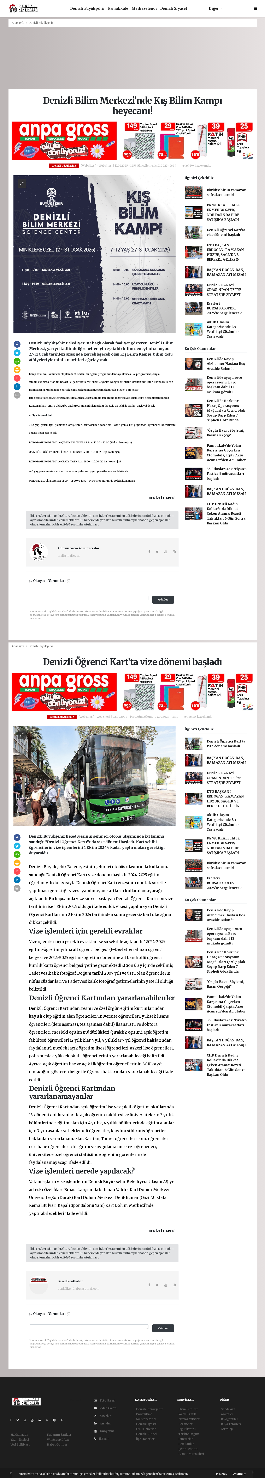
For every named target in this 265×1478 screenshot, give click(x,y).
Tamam (240, 1474)
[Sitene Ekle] (63, 1420)
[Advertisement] (132, 58)
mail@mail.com (69, 556)
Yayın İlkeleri (20, 1439)
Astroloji (227, 1429)
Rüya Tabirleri (231, 1424)
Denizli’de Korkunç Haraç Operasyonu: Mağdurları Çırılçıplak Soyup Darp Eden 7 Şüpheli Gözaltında (226, 410)
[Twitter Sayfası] (19, 1420)
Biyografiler (229, 1419)
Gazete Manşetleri (191, 1454)
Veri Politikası (20, 1444)
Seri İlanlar (186, 1444)
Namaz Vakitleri (189, 1419)
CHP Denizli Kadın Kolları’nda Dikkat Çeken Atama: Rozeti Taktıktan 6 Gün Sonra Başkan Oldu (226, 513)
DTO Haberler (146, 1429)
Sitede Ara (228, 1409)
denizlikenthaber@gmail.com (78, 1289)
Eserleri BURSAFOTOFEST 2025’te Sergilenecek (224, 308)
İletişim (103, 1439)
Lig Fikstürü (187, 1429)
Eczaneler (185, 1424)
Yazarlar (105, 1416)
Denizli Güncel (146, 1434)
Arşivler (105, 1423)
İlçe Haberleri (145, 1439)
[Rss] (48, 1420)
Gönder (163, 599)
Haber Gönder (57, 1444)
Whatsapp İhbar (58, 1439)
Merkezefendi (144, 8)
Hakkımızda (19, 1434)
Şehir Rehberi (188, 1449)
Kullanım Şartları (59, 1434)
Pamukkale (118, 8)
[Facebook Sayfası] (12, 1420)
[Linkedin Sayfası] (41, 1420)
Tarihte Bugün (188, 1434)
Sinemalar (185, 1439)
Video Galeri (107, 1408)
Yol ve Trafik (187, 1414)
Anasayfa (18, 23)
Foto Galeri (107, 1400)
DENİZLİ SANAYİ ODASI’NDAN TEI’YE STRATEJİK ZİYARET (224, 290)
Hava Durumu (188, 1409)
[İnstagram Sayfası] (27, 1420)
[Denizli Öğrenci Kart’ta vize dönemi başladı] (94, 776)
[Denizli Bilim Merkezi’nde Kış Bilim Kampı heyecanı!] (94, 254)
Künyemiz (106, 1431)
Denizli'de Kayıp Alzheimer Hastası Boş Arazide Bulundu (226, 364)
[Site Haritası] (56, 1420)
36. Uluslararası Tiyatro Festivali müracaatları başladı (227, 474)
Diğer (214, 8)
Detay (222, 1474)
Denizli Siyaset (173, 8)
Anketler (227, 1414)
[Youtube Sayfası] (34, 1420)
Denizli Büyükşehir (87, 8)
